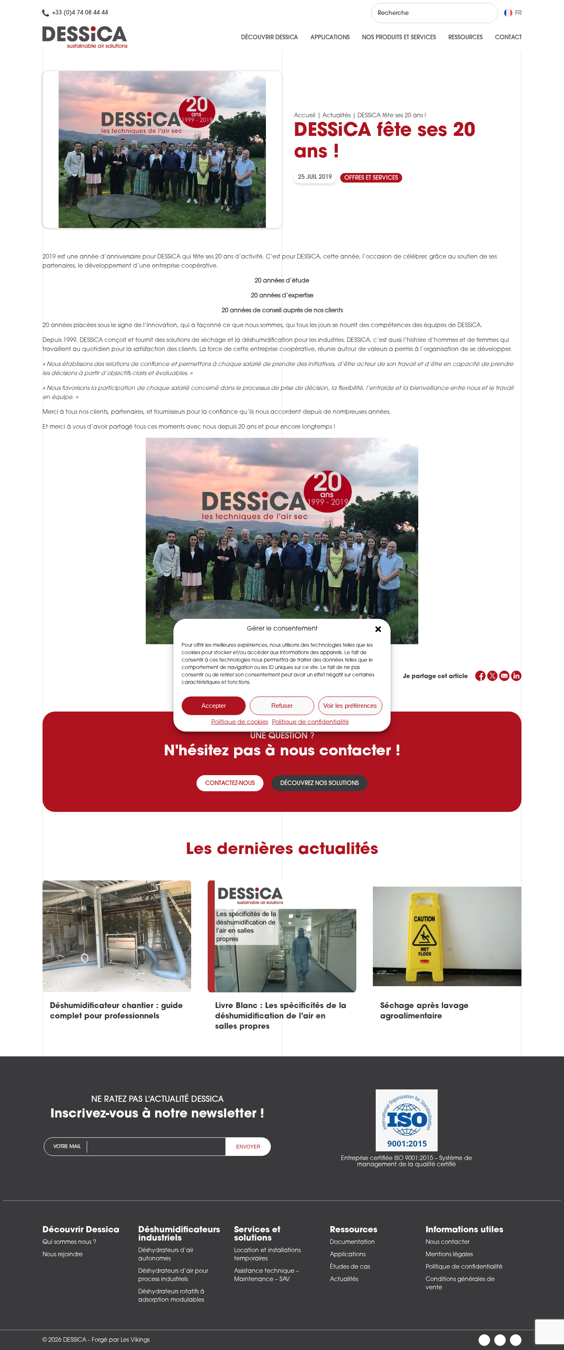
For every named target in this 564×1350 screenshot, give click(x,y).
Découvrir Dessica (269, 38)
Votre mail (67, 1146)
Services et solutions (257, 1234)
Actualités (336, 116)
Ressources (465, 38)
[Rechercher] (483, 13)
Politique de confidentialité (310, 722)
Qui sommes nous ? (69, 1242)
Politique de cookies (239, 722)
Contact (508, 38)
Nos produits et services (399, 38)
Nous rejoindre (63, 1255)
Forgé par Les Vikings (120, 1340)
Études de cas (350, 1267)
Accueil (304, 116)
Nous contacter (447, 1242)
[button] (378, 629)
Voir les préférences (350, 705)
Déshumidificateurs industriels (179, 1234)
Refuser (282, 705)
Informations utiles (464, 1230)
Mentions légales (449, 1255)
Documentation (352, 1242)
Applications (330, 38)
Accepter (213, 705)
